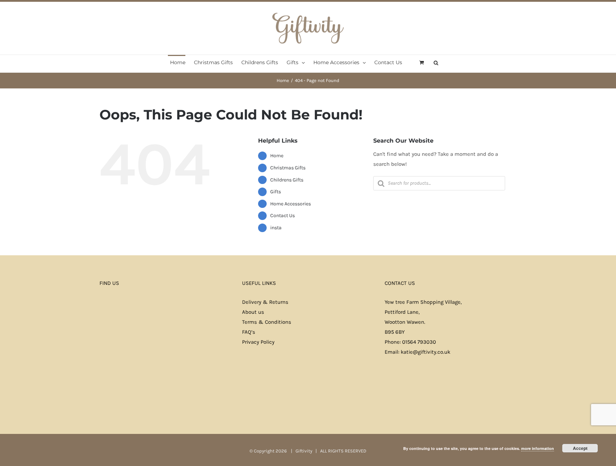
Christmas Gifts (288, 168)
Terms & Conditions (266, 322)
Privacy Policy (258, 342)
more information (537, 448)
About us (253, 312)
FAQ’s (248, 332)
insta (276, 228)
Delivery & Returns (265, 302)
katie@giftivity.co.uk (425, 352)
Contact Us (282, 215)
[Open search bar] (436, 62)
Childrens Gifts (286, 180)
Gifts (275, 192)
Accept (580, 448)
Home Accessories (290, 204)
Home (276, 156)
